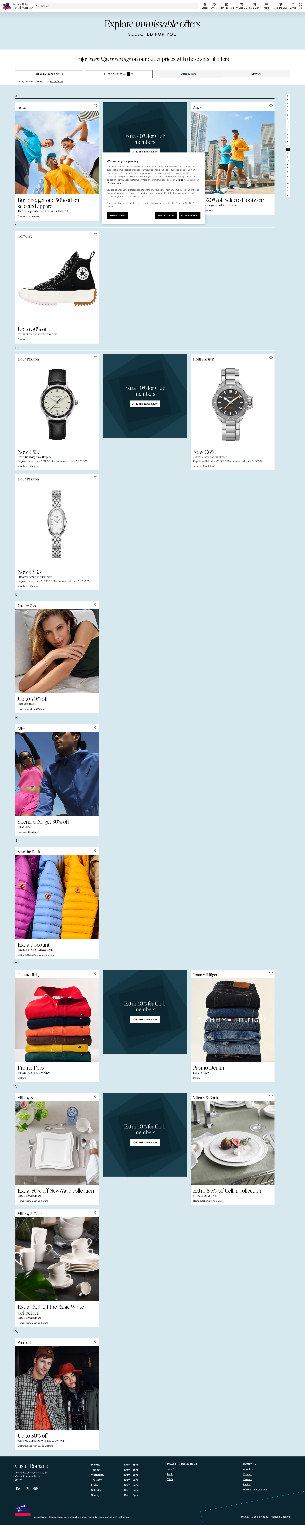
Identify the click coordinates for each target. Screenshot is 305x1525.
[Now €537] (57, 404)
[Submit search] (37, 6)
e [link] (288, 115)
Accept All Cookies (189, 215)
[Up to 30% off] (57, 281)
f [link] (288, 118)
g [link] (288, 122)
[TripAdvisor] (35, 1488)
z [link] (288, 195)
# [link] (288, 96)
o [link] (288, 153)
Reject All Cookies (166, 215)
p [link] (288, 156)
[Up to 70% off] (57, 651)
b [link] (288, 103)
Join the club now (144, 151)
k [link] (288, 137)
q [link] (288, 160)
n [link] (288, 149)
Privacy (245, 1516)
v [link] (288, 179)
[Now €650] (232, 404)
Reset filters (56, 81)
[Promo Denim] (232, 1020)
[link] (23, 6)
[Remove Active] (44, 81)
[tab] (188, 74)
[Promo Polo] (57, 1020)
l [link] (288, 141)
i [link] (287, 130)
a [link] (288, 99)
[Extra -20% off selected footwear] (232, 152)
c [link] (288, 107)
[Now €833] (57, 524)
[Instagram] (26, 1488)
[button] (95, 106)
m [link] (288, 145)
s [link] (288, 168)
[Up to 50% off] (57, 1388)
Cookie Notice (260, 1516)
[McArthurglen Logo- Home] (7, 6)
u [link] (288, 176)
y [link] (288, 191)
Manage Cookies (280, 1516)
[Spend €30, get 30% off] (57, 774)
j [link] (288, 134)
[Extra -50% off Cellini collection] (232, 1143)
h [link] (288, 126)
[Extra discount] (57, 897)
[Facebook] (17, 1488)
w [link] (288, 183)
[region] (153, 188)
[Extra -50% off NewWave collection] (57, 1143)
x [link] (288, 187)
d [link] (288, 111)
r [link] (288, 164)
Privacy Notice (115, 183)
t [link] (288, 172)
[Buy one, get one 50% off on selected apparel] (57, 152)
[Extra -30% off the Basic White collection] (57, 1259)
